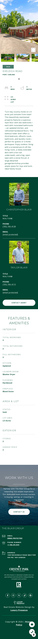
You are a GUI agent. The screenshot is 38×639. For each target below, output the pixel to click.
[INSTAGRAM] (13, 595)
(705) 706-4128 (9, 226)
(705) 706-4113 (9, 284)
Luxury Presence (19, 610)
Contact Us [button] (19, 512)
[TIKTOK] (25, 595)
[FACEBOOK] (7, 595)
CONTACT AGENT (19, 303)
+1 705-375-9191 (13, 545)
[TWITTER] (19, 595)
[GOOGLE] (30, 595)
